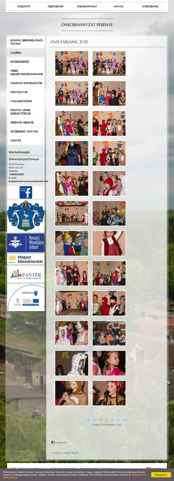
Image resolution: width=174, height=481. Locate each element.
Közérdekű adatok (24, 131)
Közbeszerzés (20, 61)
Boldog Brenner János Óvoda (27, 42)
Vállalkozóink (21, 101)
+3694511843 (16, 174)
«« (87, 419)
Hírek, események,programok (27, 72)
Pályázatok (19, 92)
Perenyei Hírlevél (22, 122)
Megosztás (61, 442)
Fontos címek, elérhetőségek (21, 111)
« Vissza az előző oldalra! (65, 452)
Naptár (16, 140)
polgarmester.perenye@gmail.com (28, 181)
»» (125, 419)
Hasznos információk (26, 83)
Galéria (16, 52)
